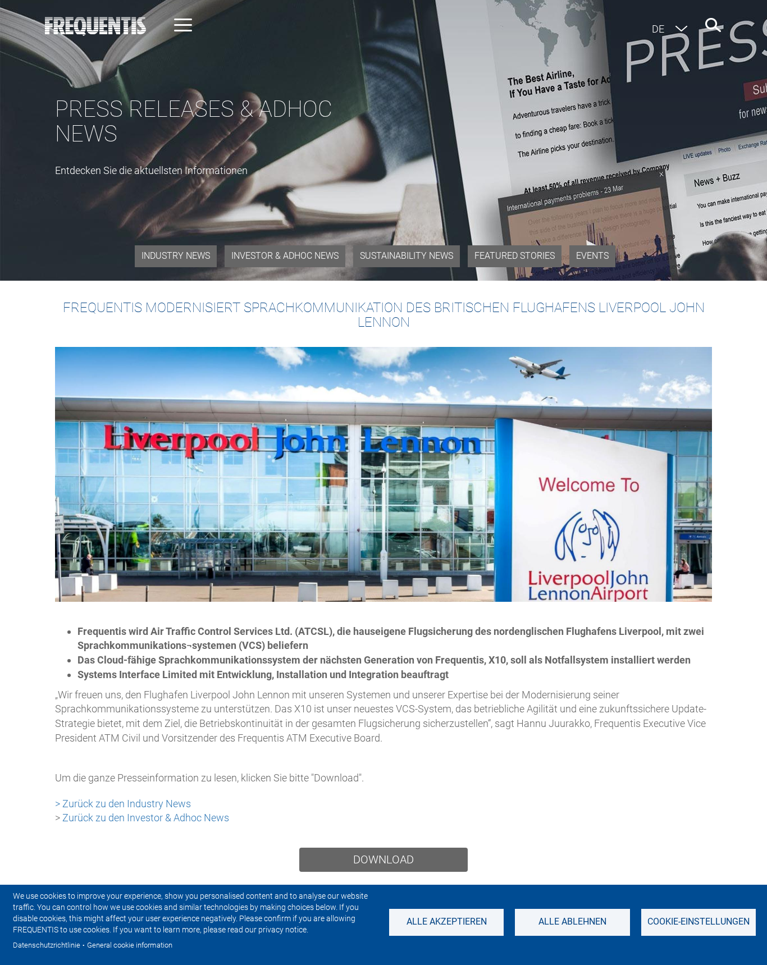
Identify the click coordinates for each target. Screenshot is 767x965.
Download (383, 859)
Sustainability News (406, 255)
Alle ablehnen (572, 921)
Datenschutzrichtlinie (46, 945)
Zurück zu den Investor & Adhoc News (145, 818)
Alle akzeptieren (447, 921)
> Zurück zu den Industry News (123, 803)
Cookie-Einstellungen (698, 921)
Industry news (175, 255)
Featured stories (514, 255)
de (658, 29)
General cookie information (129, 945)
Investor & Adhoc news (285, 255)
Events (592, 255)
